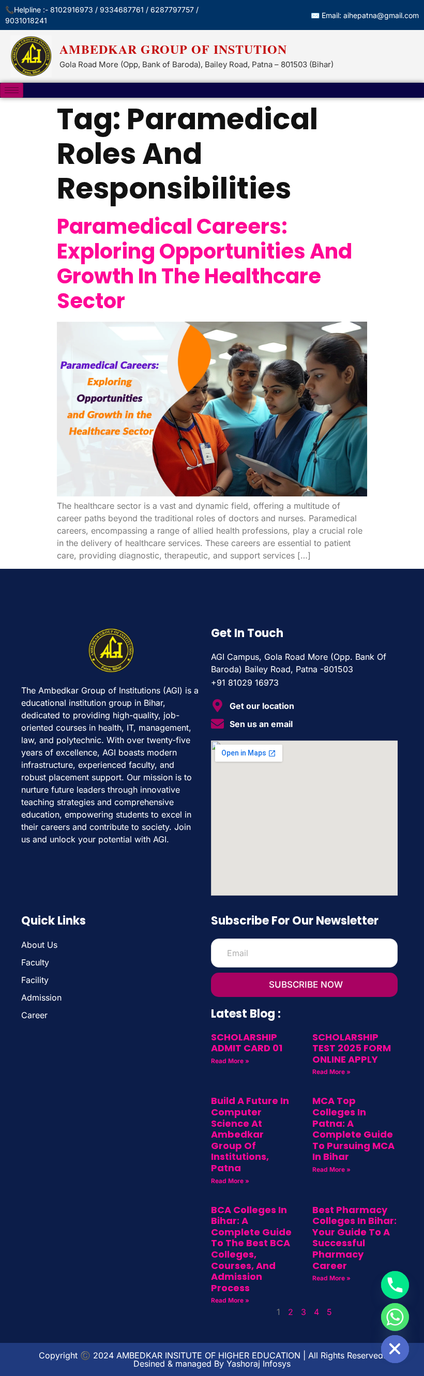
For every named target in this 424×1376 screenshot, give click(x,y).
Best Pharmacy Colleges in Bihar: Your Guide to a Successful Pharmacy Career (354, 1237)
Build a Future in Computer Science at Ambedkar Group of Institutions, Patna (250, 1134)
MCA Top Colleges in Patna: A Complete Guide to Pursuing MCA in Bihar (353, 1128)
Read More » (230, 1061)
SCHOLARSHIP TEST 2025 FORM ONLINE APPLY (351, 1048)
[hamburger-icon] (11, 90)
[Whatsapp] (395, 1317)
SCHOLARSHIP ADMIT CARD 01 (246, 1043)
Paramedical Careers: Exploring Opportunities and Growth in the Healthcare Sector (204, 263)
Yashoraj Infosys (258, 1363)
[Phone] (395, 1285)
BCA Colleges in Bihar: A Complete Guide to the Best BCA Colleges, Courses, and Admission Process (251, 1248)
